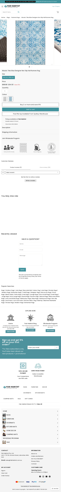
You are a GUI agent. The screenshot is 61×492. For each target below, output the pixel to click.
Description (6, 128)
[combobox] (11, 12)
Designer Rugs (35, 292)
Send (22, 270)
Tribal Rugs (25, 292)
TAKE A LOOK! (11, 331)
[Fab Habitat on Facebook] (40, 476)
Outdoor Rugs (10, 290)
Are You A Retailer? (37, 459)
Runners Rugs (16, 17)
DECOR (44, 387)
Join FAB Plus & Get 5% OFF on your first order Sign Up (20, 1)
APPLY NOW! (50, 330)
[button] (5, 99)
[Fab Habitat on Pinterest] (50, 476)
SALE (19, 399)
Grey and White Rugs (12, 298)
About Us (34, 453)
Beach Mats (9, 294)
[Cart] (58, 12)
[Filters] (3, 172)
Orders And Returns (37, 456)
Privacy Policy (31, 276)
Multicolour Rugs (25, 298)
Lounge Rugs (34, 294)
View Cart (4, 473)
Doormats (9, 300)
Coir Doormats (18, 300)
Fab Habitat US (25, 486)
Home (3, 17)
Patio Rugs (17, 294)
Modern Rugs (6, 292)
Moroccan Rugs (46, 292)
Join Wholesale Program (11, 138)
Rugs (8, 17)
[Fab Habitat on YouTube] (46, 476)
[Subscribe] (56, 347)
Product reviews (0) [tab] (16, 167)
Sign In (53, 6)
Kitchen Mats (28, 300)
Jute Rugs (19, 290)
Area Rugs (25, 294)
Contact (34, 464)
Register (58, 6)
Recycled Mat (27, 290)
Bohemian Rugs (16, 292)
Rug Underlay (38, 300)
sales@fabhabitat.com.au (14, 460)
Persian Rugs (53, 290)
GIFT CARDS (29, 399)
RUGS (25, 387)
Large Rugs (5, 296)
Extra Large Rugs (15, 296)
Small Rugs (54, 294)
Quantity (5, 88)
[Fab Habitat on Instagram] (43, 476)
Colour (4, 94)
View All (39, 404)
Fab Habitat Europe (35, 486)
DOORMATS (27, 393)
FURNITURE (34, 387)
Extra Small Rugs (44, 294)
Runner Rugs (34, 296)
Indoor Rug (36, 290)
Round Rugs (25, 296)
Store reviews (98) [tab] (45, 167)
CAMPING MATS (8, 399)
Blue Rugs (35, 298)
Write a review (30, 181)
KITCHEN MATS (40, 393)
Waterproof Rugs (45, 298)
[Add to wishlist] (57, 22)
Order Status (5, 475)
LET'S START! (30, 330)
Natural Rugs (44, 296)
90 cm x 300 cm (8, 77)
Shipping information (9, 132)
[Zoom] (52, 64)
